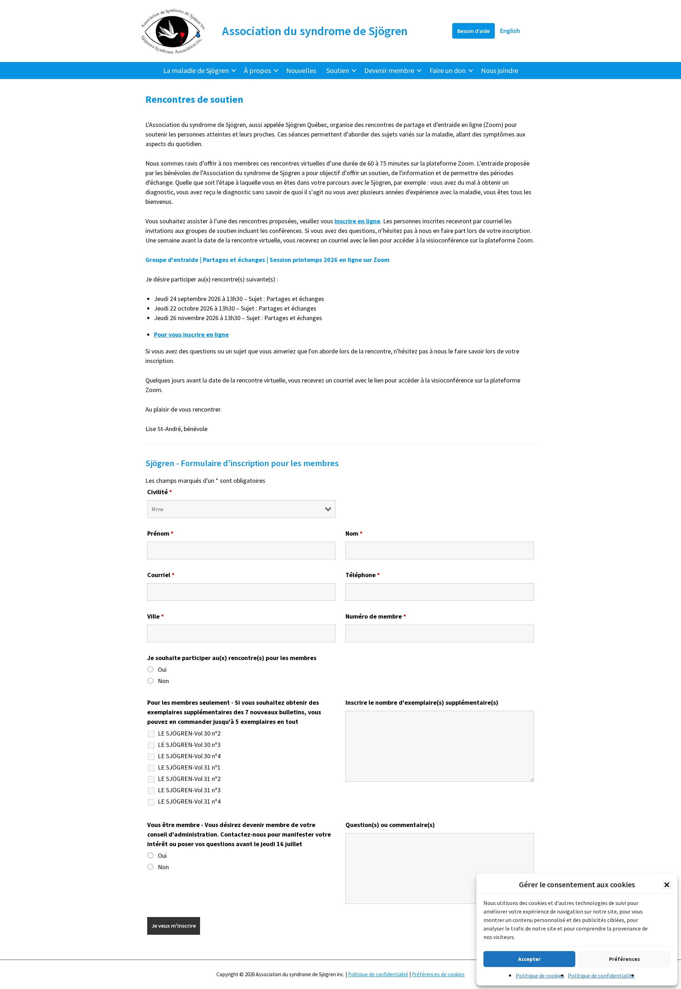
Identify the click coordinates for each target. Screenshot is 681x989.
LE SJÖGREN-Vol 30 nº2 (189, 733)
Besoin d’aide (473, 30)
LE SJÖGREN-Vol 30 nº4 (189, 756)
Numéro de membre (375, 616)
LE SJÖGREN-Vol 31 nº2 (189, 778)
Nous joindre (499, 70)
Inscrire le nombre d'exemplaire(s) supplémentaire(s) (421, 702)
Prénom (160, 533)
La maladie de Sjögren (196, 70)
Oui (162, 669)
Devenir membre (389, 70)
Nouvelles (301, 70)
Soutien (337, 70)
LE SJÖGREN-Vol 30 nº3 (189, 744)
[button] (666, 884)
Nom (353, 533)
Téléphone (362, 575)
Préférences (624, 959)
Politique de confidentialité (601, 975)
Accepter (529, 959)
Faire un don (448, 70)
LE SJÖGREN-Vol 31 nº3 (189, 790)
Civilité (159, 492)
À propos (257, 70)
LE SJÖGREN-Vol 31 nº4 (189, 801)
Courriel (161, 575)
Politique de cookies (540, 975)
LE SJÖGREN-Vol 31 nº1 (189, 767)
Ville (155, 616)
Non (163, 681)
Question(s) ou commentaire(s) (390, 825)
